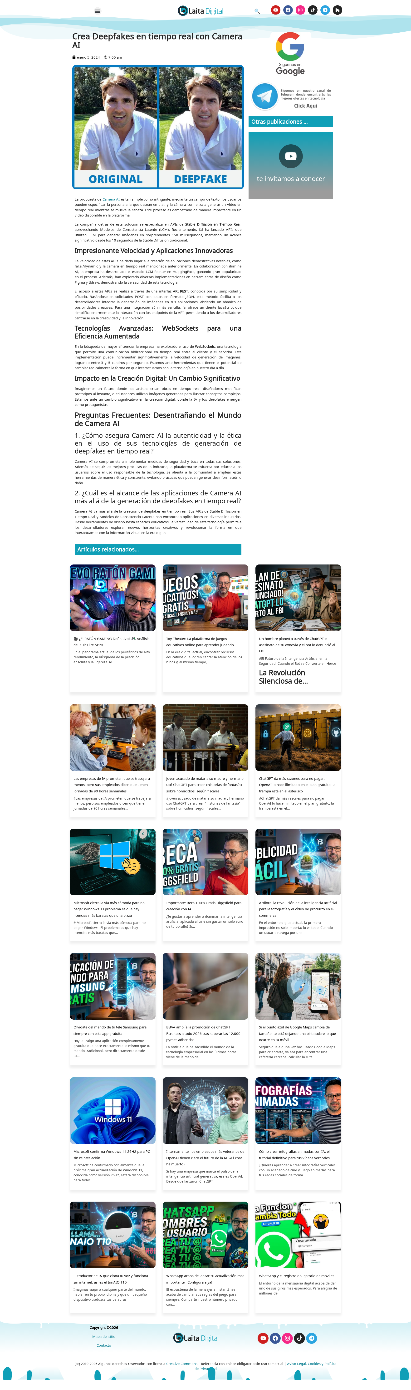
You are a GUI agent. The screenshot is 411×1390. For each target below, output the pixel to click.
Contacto (104, 1345)
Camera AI (111, 199)
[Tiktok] (313, 10)
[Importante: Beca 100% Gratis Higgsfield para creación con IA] (205, 862)
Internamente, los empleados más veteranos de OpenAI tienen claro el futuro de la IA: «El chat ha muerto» (205, 1157)
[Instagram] (300, 10)
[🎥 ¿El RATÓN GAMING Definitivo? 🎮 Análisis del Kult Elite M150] (113, 598)
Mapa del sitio (103, 1336)
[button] (98, 11)
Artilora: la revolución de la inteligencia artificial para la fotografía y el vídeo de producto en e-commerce (298, 909)
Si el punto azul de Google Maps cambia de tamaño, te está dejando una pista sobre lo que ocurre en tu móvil (297, 1033)
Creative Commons (181, 1363)
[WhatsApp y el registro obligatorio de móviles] (298, 1235)
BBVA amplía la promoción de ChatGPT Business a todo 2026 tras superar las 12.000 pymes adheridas (203, 1033)
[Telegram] (325, 10)
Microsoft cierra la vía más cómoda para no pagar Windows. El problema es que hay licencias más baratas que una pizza (109, 909)
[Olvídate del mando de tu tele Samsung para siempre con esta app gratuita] (113, 987)
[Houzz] (337, 10)
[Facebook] (288, 10)
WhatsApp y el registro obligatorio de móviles (296, 1275)
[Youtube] (275, 10)
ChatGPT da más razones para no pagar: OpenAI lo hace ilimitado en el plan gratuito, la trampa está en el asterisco (297, 784)
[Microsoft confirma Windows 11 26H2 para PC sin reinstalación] (113, 1111)
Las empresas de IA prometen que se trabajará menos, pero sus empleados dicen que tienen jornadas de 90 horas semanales (111, 784)
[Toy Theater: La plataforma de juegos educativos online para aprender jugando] (205, 598)
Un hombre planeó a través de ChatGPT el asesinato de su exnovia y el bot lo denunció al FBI (297, 645)
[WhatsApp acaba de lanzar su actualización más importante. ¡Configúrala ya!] (205, 1235)
